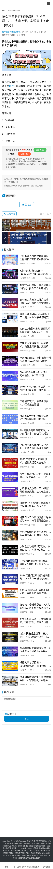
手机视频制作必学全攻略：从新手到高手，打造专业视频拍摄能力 (35, 533)
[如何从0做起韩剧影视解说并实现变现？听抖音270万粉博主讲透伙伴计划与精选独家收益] (10, 332)
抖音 (11, 86)
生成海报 (10, 213)
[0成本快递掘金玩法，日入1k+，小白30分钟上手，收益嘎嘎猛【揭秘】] (10, 637)
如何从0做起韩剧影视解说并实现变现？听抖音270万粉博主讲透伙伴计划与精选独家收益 (35, 330)
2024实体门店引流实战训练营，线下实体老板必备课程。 (35, 577)
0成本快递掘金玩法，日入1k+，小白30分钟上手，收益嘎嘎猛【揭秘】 (35, 635)
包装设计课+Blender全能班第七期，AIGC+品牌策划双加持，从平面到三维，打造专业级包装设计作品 (35, 316)
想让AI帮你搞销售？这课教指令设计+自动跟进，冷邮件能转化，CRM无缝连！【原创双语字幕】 (35, 679)
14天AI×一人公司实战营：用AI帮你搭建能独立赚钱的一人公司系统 (35, 388)
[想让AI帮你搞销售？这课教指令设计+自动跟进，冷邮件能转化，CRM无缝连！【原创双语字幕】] (10, 681)
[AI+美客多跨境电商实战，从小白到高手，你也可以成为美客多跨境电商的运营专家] (10, 434)
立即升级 (24, 154)
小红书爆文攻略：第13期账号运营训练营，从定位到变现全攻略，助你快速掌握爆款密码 (35, 490)
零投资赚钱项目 (8, 35)
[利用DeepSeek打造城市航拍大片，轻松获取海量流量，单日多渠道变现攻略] (10, 593)
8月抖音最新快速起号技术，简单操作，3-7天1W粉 (35, 374)
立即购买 (40, 150)
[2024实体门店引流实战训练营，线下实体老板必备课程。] (10, 579)
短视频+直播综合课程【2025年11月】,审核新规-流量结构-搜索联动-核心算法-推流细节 (34, 272)
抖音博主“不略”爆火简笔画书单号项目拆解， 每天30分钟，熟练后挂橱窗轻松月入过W (35, 505)
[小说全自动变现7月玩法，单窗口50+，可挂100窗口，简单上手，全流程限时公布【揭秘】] (10, 550)
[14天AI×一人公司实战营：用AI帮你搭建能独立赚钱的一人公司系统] (10, 390)
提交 (27, 719)
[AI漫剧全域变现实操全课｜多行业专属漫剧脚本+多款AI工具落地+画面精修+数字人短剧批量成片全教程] (10, 651)
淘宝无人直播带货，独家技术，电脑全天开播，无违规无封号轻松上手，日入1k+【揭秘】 (35, 345)
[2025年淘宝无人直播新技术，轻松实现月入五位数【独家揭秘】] (10, 463)
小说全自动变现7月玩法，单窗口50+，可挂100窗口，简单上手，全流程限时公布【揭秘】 (35, 548)
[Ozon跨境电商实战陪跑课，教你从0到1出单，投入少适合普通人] (10, 564)
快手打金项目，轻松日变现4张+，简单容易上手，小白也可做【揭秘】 (35, 476)
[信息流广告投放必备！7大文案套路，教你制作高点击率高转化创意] (10, 608)
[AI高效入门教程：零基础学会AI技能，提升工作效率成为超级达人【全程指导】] (10, 289)
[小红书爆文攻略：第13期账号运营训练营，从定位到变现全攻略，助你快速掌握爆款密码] (10, 492)
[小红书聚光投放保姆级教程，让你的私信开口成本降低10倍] (10, 260)
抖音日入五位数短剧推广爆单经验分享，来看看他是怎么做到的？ (35, 519)
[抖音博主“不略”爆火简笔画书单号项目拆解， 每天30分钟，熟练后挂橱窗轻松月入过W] (10, 506)
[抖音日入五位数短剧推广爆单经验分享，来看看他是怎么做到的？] (10, 521)
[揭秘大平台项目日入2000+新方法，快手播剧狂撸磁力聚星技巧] (10, 666)
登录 (6, 714)
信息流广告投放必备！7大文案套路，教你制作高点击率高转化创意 (35, 606)
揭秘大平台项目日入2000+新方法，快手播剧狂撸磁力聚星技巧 (34, 664)
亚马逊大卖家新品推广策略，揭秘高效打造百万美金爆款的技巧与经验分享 (35, 301)
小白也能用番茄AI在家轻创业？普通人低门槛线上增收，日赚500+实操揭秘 (35, 446)
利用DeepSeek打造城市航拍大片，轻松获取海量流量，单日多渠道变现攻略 (35, 592)
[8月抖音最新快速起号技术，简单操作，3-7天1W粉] (10, 376)
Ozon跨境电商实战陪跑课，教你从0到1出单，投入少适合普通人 (35, 563)
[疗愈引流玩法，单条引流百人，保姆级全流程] (10, 405)
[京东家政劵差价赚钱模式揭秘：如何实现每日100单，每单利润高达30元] (10, 419)
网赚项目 (10, 195)
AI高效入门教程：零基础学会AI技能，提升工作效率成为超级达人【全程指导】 (35, 287)
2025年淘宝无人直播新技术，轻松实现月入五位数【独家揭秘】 (35, 461)
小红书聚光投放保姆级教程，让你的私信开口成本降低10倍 (35, 258)
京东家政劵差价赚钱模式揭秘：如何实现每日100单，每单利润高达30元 (35, 417)
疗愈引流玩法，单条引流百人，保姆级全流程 (34, 403)
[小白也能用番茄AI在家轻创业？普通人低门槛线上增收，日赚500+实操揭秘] (10, 448)
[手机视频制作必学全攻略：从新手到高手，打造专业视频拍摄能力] (10, 535)
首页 (4, 11)
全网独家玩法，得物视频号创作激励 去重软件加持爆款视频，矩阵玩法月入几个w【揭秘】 (35, 359)
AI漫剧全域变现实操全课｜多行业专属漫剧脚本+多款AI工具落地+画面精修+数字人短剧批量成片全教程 (35, 650)
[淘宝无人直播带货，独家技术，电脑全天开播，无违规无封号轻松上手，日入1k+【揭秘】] (10, 347)
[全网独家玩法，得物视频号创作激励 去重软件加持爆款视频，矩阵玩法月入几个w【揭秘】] (10, 361)
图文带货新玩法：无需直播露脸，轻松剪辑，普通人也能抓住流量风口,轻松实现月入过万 (35, 621)
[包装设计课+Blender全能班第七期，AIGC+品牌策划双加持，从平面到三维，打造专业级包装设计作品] (10, 318)
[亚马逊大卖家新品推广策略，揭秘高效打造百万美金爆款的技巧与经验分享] (10, 303)
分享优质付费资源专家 (11, 32)
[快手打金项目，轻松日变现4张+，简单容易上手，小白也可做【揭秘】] (10, 477)
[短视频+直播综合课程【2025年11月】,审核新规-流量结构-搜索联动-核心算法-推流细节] (10, 274)
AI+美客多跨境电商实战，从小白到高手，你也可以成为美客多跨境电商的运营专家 (35, 432)
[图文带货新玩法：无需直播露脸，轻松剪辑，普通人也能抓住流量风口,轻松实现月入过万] (10, 623)
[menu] (49, 3)
